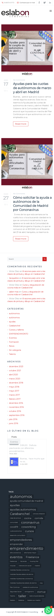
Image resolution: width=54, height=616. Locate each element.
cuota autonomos (16, 531)
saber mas (13, 292)
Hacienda (23, 561)
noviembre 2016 (16, 407)
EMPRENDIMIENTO (18, 334)
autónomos (14, 313)
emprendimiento (26, 548)
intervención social (25, 566)
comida (39, 518)
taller (22, 596)
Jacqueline (14, 278)
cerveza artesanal (39, 514)
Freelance (32, 557)
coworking (28, 526)
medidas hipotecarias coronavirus (21, 579)
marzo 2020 (14, 378)
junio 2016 (13, 423)
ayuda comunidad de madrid (26, 501)
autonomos (21, 496)
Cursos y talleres (16, 330)
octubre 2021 (15, 370)
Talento (12, 354)
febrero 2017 (15, 399)
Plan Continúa (15, 587)
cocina (27, 518)
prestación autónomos (30, 587)
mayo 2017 (14, 391)
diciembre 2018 (16, 383)
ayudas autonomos (23, 509)
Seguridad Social (15, 592)
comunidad (14, 522)
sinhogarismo (29, 592)
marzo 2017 (14, 395)
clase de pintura (15, 518)
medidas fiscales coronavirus (19, 570)
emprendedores (21, 539)
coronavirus (30, 522)
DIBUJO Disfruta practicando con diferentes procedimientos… (22, 448)
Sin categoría (15, 350)
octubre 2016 (15, 411)
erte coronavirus (15, 553)
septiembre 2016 (16, 415)
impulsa (12, 566)
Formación (14, 342)
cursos (29, 531)
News (11, 346)
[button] (48, 610)
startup (41, 591)
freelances (13, 561)
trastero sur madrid (33, 600)
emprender (16, 544)
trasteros (21, 600)
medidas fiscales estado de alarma (21, 574)
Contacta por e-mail (27, 3)
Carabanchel (14, 326)
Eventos (13, 338)
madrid (37, 566)
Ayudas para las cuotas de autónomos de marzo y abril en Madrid (32, 88)
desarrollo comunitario (17, 535)
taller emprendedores (36, 596)
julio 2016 (13, 419)
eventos (16, 557)
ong (41, 583)
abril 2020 (13, 374)
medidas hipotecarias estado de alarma (23, 583)
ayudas (12, 321)
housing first (34, 561)
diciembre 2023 (16, 366)
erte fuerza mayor (30, 553)
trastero (12, 600)
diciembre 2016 (16, 403)
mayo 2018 (14, 387)
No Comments (19, 80)
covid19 (14, 527)
